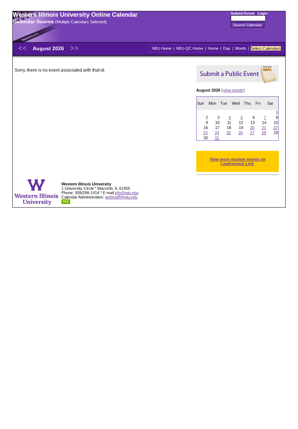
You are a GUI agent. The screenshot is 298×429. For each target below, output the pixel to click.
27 (252, 133)
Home (213, 48)
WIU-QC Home (189, 48)
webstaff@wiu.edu (121, 197)
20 (252, 127)
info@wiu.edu (126, 193)
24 (217, 133)
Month (240, 48)
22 (275, 127)
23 (205, 133)
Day (226, 48)
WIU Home (162, 48)
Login (262, 13)
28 (264, 133)
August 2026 (49, 48)
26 (240, 133)
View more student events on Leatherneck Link (238, 161)
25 (228, 133)
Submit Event (242, 13)
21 (264, 127)
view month (233, 90)
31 (217, 138)
